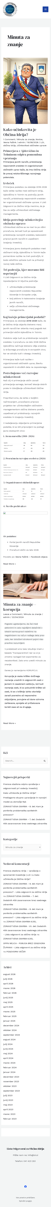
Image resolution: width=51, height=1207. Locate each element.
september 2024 (11, 1035)
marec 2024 (9, 1063)
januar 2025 (9, 1021)
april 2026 (8, 983)
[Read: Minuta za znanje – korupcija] (25, 586)
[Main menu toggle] (45, 9)
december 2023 (11, 1077)
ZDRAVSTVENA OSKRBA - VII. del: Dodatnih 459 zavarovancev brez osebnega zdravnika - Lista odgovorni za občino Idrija (25, 930)
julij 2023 (7, 1095)
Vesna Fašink (9, 142)
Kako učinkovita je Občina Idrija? (19, 132)
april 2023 (8, 1109)
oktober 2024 (10, 1030)
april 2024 (8, 1058)
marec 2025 (9, 1011)
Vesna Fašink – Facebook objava (31, 557)
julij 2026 (7, 979)
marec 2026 (9, 988)
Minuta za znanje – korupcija (19, 607)
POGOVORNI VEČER (16, 951)
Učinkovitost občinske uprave (31, 145)
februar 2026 (9, 993)
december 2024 (11, 1025)
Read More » (9, 563)
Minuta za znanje (26, 139)
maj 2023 (8, 1105)
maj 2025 (8, 1002)
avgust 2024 (9, 1039)
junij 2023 (8, 1100)
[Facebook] (25, 1186)
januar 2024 (9, 1072)
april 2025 (8, 1007)
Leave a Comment (12, 614)
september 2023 (11, 1091)
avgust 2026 (9, 974)
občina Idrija (9, 145)
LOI (42, 142)
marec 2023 (9, 1114)
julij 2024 (8, 1044)
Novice (39, 139)
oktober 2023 (9, 1086)
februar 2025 (9, 1016)
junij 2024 (8, 1049)
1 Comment (9, 139)
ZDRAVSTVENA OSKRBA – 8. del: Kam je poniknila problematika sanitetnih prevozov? (23, 810)
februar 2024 (10, 1067)
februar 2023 (9, 1119)
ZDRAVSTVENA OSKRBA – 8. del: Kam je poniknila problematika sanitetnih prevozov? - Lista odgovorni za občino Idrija (25, 888)
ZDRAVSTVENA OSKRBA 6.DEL (21, 921)
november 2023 (11, 1081)
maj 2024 (8, 1053)
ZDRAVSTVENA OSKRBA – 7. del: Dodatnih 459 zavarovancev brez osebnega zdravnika (24, 900)
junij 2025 (8, 997)
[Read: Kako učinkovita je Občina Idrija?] (25, 90)
